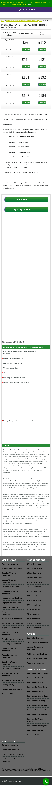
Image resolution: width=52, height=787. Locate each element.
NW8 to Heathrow (34, 564)
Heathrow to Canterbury (37, 687)
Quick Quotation (27, 9)
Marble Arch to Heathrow (12, 623)
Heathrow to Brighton (36, 678)
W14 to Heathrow (34, 628)
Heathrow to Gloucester (37, 705)
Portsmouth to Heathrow (12, 754)
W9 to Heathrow (33, 619)
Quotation (29, 4)
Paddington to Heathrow (12, 639)
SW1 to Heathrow (34, 587)
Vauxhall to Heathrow (11, 669)
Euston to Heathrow (35, 638)
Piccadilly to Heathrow (11, 644)
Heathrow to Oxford (35, 730)
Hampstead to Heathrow (12, 598)
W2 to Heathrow (33, 614)
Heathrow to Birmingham (37, 673)
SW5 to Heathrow (34, 596)
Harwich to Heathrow (11, 750)
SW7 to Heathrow (34, 605)
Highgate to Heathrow (11, 603)
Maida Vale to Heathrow (12, 619)
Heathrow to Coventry (36, 701)
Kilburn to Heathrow (10, 607)
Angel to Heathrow (10, 564)
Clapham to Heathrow (11, 587)
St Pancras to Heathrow (37, 658)
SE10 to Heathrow (34, 578)
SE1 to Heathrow (34, 573)
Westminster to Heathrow (13, 680)
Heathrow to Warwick (36, 735)
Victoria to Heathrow (35, 663)
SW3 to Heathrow (34, 591)
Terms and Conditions (11, 694)
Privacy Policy (8, 685)
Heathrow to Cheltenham (37, 696)
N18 (2, 21)
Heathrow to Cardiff (35, 692)
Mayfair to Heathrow (10, 628)
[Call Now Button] (46, 781)
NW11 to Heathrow (34, 568)
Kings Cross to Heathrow (37, 643)
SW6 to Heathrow (34, 600)
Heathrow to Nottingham (37, 726)
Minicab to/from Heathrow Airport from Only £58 (24, 21)
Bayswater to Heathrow (12, 568)
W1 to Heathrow (33, 609)
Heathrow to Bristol (35, 682)
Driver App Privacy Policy (12, 689)
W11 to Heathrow (34, 623)
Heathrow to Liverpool (36, 710)
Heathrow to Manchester (37, 714)
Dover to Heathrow (10, 745)
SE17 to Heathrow (34, 582)
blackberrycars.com (15, 781)
